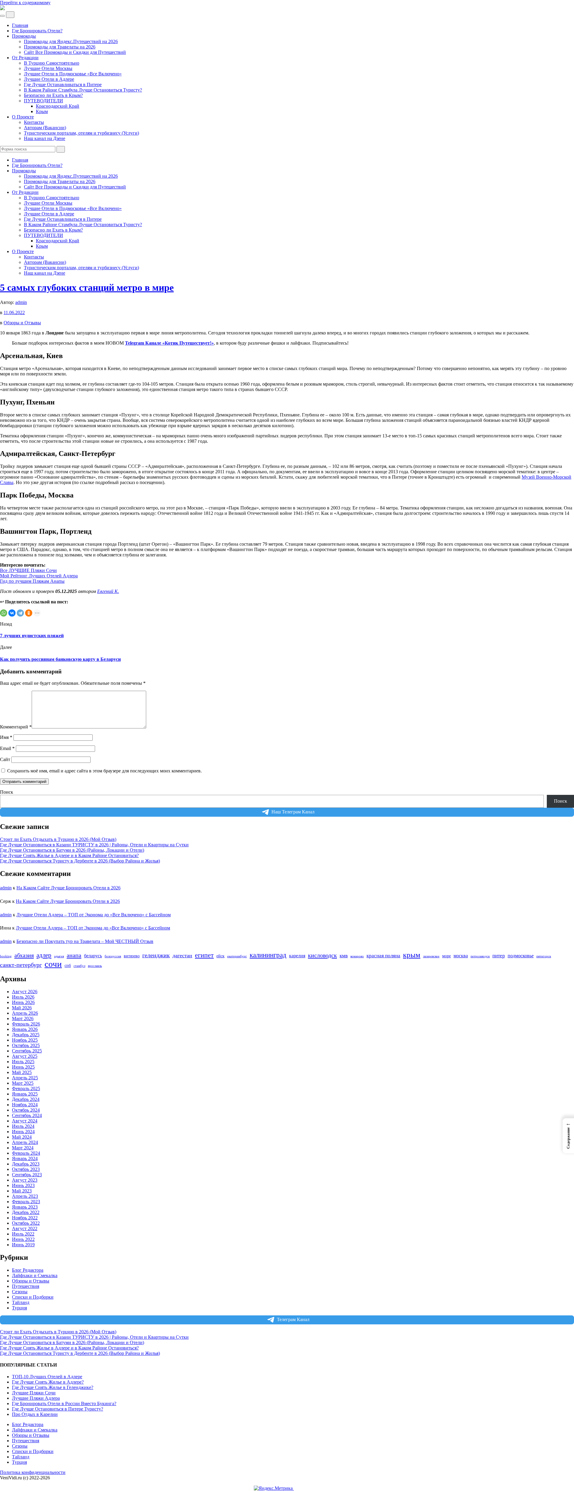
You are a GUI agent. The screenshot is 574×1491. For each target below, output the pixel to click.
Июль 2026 (23, 996)
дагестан (182, 955)
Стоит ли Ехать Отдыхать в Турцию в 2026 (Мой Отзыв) (58, 839)
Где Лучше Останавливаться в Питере (63, 84)
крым (411, 955)
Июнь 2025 (23, 1066)
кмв (344, 955)
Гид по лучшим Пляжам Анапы (32, 581)
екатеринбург (237, 956)
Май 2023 (22, 1190)
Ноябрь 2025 (25, 1040)
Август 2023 (24, 1180)
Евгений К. (108, 591)
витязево (132, 956)
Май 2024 (22, 1136)
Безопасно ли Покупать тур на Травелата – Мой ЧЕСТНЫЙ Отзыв (84, 941)
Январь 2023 (25, 1206)
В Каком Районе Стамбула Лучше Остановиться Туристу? (83, 89)
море (446, 956)
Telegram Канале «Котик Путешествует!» (169, 343)
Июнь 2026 (23, 1002)
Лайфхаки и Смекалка (34, 1275)
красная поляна (383, 955)
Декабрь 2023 (25, 1163)
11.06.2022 (14, 312)
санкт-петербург (21, 965)
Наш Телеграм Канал (293, 811)
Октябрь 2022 (26, 1223)
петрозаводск (480, 956)
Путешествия (25, 1286)
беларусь (93, 955)
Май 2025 (22, 1072)
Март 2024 (22, 1147)
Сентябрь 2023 (27, 1174)
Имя (6, 737)
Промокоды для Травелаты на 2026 (59, 46)
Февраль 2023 (26, 1201)
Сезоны (20, 1291)
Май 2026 (22, 1007)
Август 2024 (24, 1120)
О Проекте (23, 116)
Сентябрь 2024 (27, 1115)
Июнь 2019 (23, 1244)
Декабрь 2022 (25, 1212)
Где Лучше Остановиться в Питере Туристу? (57, 1408)
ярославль (95, 965)
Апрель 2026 (25, 1013)
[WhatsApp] (3, 613)
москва (461, 955)
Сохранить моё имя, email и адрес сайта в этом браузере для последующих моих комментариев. (104, 770)
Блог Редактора (27, 1270)
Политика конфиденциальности (32, 1472)
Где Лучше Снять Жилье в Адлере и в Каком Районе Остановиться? (69, 855)
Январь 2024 (25, 1158)
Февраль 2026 (26, 1023)
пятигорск (543, 956)
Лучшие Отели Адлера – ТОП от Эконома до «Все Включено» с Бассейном (93, 914)
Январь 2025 (25, 1093)
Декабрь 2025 (25, 1034)
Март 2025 (22, 1083)
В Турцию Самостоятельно (51, 63)
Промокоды (24, 36)
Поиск (6, 792)
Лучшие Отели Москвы (48, 68)
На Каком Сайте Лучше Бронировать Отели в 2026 (68, 887)
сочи (53, 964)
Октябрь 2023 (26, 1169)
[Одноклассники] (28, 613)
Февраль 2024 (26, 1153)
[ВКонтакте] (12, 613)
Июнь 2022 (23, 1239)
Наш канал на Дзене (44, 138)
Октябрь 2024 (26, 1110)
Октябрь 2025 (26, 1045)
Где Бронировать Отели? (37, 30)
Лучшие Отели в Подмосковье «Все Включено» (73, 73)
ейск (220, 956)
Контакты (34, 122)
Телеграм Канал (293, 1319)
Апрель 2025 (25, 1077)
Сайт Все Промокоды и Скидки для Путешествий (75, 52)
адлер (43, 955)
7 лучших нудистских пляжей (32, 635)
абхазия (24, 955)
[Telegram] (20, 613)
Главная (20, 25)
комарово (357, 956)
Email (7, 748)
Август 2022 (24, 1228)
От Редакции (25, 57)
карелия (297, 955)
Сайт (5, 759)
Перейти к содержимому (25, 2)
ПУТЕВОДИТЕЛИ (43, 100)
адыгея (59, 956)
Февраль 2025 (26, 1088)
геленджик (156, 955)
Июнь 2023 (23, 1185)
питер (498, 955)
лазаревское (431, 956)
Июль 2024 (23, 1126)
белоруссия (113, 956)
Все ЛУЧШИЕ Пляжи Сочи (28, 570)
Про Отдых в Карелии (35, 1414)
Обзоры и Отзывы (22, 322)
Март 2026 (22, 1018)
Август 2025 (24, 1056)
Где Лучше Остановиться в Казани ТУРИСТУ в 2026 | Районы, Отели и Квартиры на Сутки (94, 844)
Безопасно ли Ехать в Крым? (53, 95)
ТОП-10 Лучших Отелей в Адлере (47, 1376)
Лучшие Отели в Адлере (49, 79)
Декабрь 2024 (25, 1099)
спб (68, 965)
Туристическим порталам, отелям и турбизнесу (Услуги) (81, 133)
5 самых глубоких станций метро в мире (87, 287)
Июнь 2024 (23, 1131)
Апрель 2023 (25, 1196)
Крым (42, 111)
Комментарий (16, 726)
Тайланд (20, 1302)
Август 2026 (24, 991)
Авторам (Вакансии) (45, 127)
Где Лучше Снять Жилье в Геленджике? (52, 1387)
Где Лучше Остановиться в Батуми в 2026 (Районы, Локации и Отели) (72, 850)
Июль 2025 (23, 1061)
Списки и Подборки (33, 1297)
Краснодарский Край (57, 106)
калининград (268, 955)
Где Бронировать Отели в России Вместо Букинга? (64, 1403)
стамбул (79, 965)
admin (21, 302)
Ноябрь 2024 (25, 1104)
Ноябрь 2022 (25, 1217)
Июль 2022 (23, 1233)
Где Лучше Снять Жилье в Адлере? (48, 1381)
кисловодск (322, 955)
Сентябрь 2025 (27, 1050)
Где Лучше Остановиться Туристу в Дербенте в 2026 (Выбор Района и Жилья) (80, 860)
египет (204, 955)
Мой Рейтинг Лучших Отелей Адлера (39, 575)
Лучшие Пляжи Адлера (36, 1398)
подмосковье (521, 955)
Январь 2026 (25, 1029)
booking (6, 956)
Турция (19, 1307)
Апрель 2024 (25, 1142)
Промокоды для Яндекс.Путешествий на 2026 (71, 41)
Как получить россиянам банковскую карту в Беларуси (60, 659)
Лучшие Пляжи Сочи (34, 1392)
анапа (74, 955)
